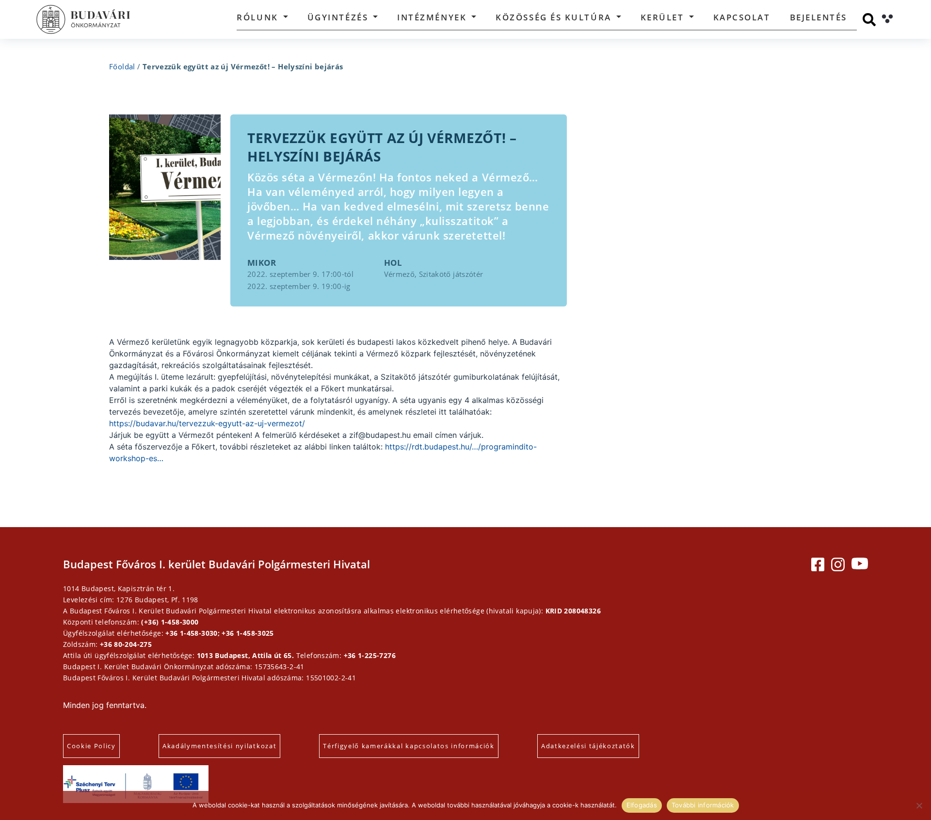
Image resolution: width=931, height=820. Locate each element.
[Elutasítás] (919, 805)
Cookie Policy (91, 745)
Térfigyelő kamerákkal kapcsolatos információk (409, 745)
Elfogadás (641, 805)
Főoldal (122, 66)
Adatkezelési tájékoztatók (588, 745)
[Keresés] (869, 19)
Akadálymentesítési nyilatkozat (219, 745)
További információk (703, 805)
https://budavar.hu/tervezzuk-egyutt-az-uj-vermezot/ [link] (207, 423)
